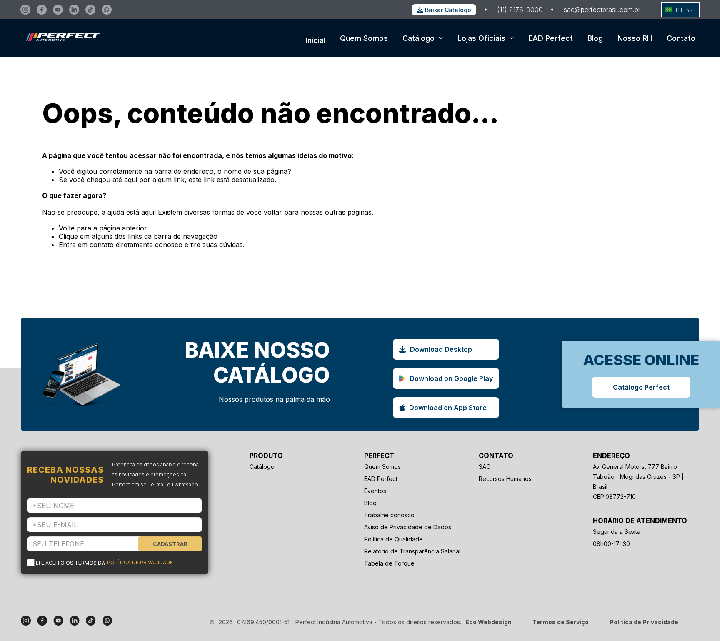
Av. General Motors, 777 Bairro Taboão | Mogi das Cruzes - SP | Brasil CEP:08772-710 (638, 481)
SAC (484, 466)
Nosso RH (635, 38)
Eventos (375, 490)
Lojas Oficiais (481, 38)
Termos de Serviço (560, 622)
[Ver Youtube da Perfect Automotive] (58, 10)
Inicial (315, 40)
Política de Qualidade (393, 539)
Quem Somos (364, 38)
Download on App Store (448, 407)
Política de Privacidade (644, 622)
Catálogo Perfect (641, 387)
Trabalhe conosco (389, 514)
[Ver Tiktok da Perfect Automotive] (90, 10)
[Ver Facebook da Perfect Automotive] (42, 10)
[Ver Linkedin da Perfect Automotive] (74, 10)
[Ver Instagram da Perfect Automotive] (25, 10)
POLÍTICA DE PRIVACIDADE (140, 562)
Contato (681, 38)
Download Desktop (441, 349)
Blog (595, 38)
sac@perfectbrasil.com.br (602, 9)
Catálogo (418, 38)
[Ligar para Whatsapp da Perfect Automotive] (107, 10)
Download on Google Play (451, 378)
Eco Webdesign (488, 622)
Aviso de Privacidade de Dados (407, 527)
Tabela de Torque (389, 563)
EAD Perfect (550, 38)
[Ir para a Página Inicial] (60, 49)
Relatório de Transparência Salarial (412, 551)
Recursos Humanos (505, 478)
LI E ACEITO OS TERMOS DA (104, 562)
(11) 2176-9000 (520, 9)
